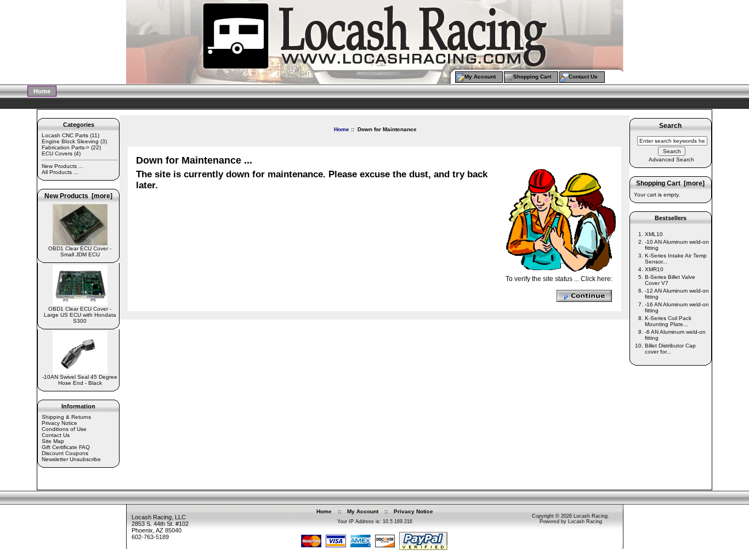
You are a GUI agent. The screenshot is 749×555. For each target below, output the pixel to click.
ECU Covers (57, 153)
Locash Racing (591, 516)
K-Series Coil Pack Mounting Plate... (668, 321)
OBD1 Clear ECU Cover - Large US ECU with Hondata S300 (80, 315)
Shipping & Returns (66, 417)
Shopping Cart (532, 77)
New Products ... (62, 166)
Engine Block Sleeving (70, 141)
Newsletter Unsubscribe (71, 459)
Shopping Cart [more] (670, 183)
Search (670, 126)
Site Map (53, 441)
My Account (480, 77)
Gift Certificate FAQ (66, 447)
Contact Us (583, 77)
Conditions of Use (64, 429)
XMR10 (654, 269)
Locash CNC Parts (65, 135)
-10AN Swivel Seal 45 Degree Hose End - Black (79, 380)
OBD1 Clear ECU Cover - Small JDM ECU (79, 251)
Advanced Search (671, 159)
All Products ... (60, 172)
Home (41, 91)
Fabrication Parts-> (65, 147)
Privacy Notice (59, 423)
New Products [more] (78, 196)
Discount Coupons (65, 453)
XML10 (654, 234)
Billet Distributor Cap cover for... (670, 349)
